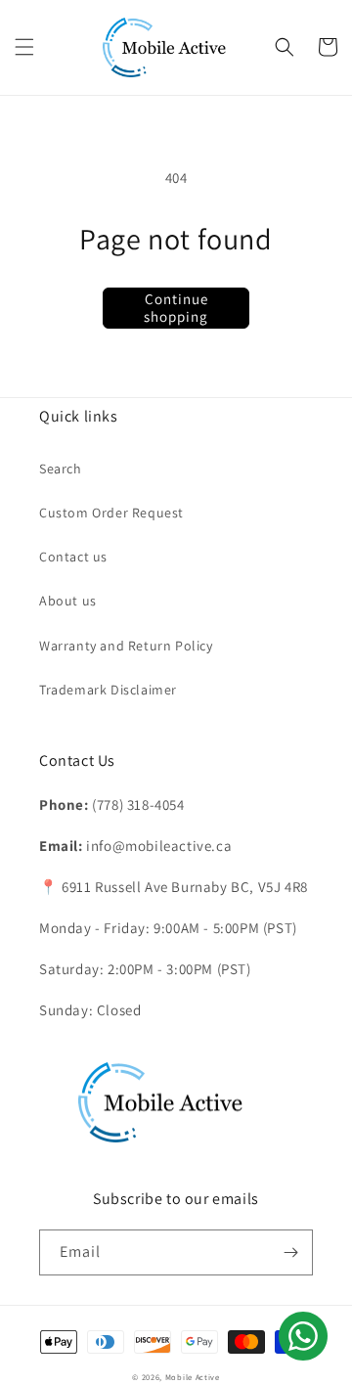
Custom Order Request (111, 512)
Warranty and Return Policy (126, 645)
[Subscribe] (290, 1252)
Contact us (73, 556)
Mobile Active (192, 1376)
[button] (24, 46)
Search (60, 468)
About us (68, 600)
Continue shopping (176, 308)
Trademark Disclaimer (108, 689)
